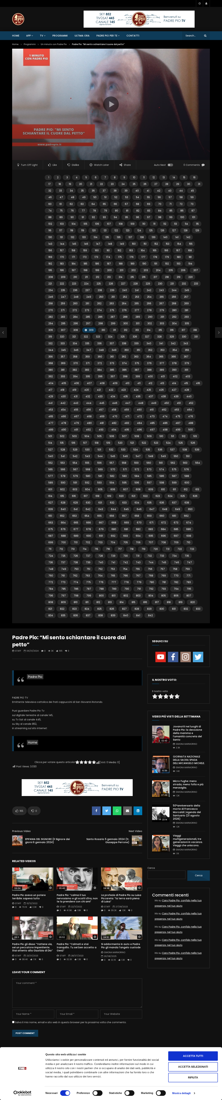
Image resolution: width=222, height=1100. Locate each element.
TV (41, 35)
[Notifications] (206, 3)
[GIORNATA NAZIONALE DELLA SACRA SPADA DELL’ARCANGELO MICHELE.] (160, 764)
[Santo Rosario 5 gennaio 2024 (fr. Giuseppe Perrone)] (137, 840)
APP (28, 35)
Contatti (132, 35)
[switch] (98, 1093)
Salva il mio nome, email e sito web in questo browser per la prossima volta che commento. (70, 1022)
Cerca (151, 868)
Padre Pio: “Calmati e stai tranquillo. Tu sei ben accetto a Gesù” (76, 947)
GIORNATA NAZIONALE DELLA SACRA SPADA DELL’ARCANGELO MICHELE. (189, 760)
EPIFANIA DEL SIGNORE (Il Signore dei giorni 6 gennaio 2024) (47, 840)
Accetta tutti (193, 1055)
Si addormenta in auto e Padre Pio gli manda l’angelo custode (120, 945)
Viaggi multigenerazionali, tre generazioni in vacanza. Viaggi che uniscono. (188, 840)
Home (15, 35)
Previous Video (21, 831)
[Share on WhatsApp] (117, 810)
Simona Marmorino (114, 952)
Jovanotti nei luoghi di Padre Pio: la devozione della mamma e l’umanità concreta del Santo (187, 733)
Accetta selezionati (193, 1066)
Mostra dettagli (181, 1093)
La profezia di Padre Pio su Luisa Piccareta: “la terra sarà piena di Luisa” (121, 898)
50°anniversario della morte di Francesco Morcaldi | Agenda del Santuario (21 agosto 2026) (187, 812)
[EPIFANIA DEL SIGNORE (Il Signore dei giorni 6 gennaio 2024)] (3, 332)
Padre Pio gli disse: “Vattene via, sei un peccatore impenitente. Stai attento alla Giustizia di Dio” (32, 947)
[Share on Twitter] (106, 810)
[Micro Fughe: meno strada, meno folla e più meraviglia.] (160, 789)
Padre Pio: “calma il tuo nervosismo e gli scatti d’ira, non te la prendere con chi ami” (77, 898)
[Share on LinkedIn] (138, 810)
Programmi (60, 35)
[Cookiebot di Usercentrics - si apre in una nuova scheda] (22, 1093)
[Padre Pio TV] (18, 19)
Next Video (135, 831)
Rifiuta (193, 1077)
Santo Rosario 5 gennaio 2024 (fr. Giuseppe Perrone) (107, 840)
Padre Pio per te (106, 35)
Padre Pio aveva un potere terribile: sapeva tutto (29, 896)
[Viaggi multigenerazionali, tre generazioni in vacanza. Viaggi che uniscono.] (160, 843)
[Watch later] (199, 3)
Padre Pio (35, 677)
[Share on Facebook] (96, 810)
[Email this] (127, 810)
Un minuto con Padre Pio (54, 44)
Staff (18, 650)
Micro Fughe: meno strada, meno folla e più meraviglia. (188, 784)
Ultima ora (82, 35)
